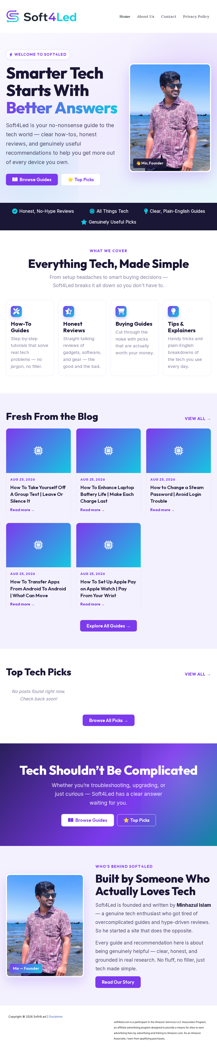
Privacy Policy (196, 16)
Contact (168, 16)
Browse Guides (35, 179)
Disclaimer (56, 1016)
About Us (145, 16)
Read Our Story (118, 982)
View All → (198, 418)
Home (125, 16)
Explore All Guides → (108, 626)
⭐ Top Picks (81, 179)
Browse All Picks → (108, 720)
